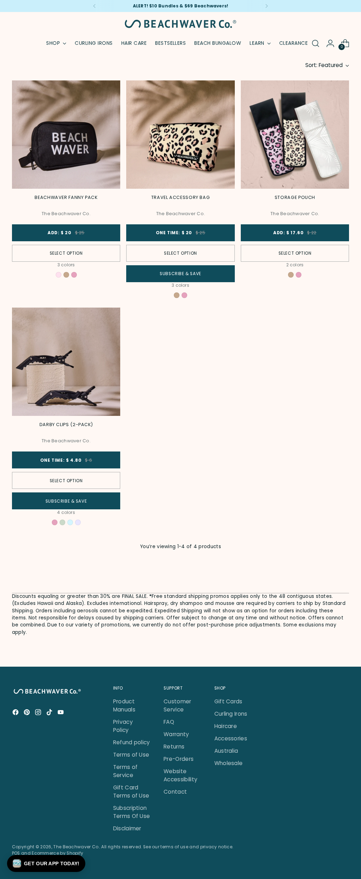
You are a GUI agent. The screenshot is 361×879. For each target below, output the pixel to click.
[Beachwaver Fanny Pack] (66, 134)
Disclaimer (127, 828)
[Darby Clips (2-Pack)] (66, 362)
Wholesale (228, 763)
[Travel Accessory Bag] (180, 134)
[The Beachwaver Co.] (180, 24)
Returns (174, 746)
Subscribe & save (180, 274)
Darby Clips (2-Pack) (66, 425)
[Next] (266, 6)
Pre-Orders (179, 759)
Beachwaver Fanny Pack (66, 197)
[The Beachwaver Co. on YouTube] (61, 713)
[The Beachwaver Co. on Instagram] (39, 713)
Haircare (225, 726)
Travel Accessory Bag (180, 197)
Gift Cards (228, 701)
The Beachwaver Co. (76, 847)
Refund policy (131, 742)
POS (16, 853)
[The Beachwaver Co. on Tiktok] (50, 713)
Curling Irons (230, 713)
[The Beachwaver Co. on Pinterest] (27, 713)
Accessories (230, 738)
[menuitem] (93, 43)
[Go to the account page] (330, 43)
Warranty (176, 734)
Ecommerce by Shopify (57, 853)
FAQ (169, 722)
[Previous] (94, 6)
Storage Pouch (295, 197)
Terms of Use (131, 754)
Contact (175, 791)
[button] (46, 863)
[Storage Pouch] (295, 134)
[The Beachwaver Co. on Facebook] (16, 713)
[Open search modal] (315, 43)
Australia (226, 750)
